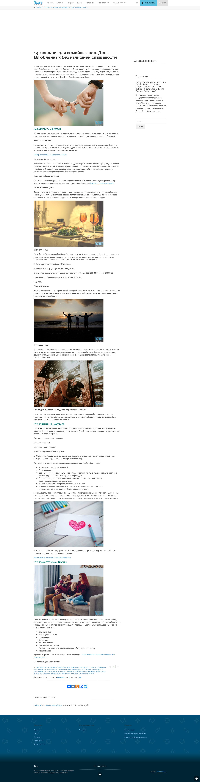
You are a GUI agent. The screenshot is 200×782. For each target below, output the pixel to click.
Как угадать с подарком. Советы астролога (52, 557)
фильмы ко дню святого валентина (82, 674)
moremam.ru (161, 771)
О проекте (82, 730)
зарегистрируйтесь (53, 705)
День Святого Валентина (48, 667)
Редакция (60, 677)
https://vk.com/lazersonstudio (102, 183)
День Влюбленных (64, 667)
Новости (49, 3)
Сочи (37, 667)
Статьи (46, 7)
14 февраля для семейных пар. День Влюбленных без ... (69, 7)
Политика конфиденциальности (135, 737)
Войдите (37, 705)
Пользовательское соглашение (135, 733)
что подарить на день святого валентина (60, 671)
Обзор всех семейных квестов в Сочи (50, 154)
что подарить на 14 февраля (81, 670)
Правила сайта (129, 730)
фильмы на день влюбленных (60, 674)
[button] (137, 3)
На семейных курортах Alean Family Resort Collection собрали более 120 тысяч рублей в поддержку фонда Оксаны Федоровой (151, 86)
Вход (163, 3)
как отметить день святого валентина (59, 670)
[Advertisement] (100, 34)
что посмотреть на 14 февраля (85, 671)
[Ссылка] (80, 677)
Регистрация (149, 3)
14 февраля (75, 667)
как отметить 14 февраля (88, 667)
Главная (39, 7)
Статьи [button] (60, 3)
